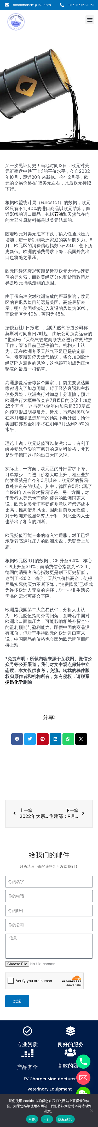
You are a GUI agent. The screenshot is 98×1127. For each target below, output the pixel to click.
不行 (46, 1119)
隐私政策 (65, 1119)
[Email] (83, 1078)
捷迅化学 (14, 682)
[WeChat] (83, 1094)
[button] (89, 19)
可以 (32, 1119)
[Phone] (83, 1062)
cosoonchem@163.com (32, 5)
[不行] (91, 1110)
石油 (58, 214)
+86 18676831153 (81, 5)
